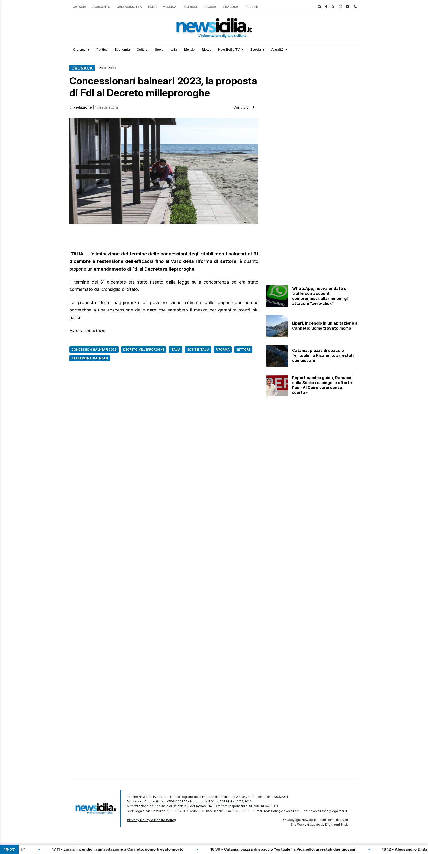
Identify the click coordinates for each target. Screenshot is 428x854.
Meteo (206, 49)
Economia (122, 49)
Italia (173, 49)
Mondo (189, 49)
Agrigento (101, 7)
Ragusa (209, 7)
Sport (159, 49)
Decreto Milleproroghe (143, 349)
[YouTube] (348, 6)
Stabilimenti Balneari (89, 358)
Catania (79, 7)
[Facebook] (326, 6)
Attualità (277, 49)
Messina (169, 7)
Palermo (190, 7)
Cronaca (79, 49)
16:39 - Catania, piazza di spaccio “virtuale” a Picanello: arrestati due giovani (261, 849)
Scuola (255, 49)
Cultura (142, 49)
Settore (243, 349)
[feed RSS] (355, 6)
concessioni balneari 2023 (94, 349)
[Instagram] (340, 6)
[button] (163, 171)
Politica (101, 49)
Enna (152, 7)
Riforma (223, 349)
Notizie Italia (198, 349)
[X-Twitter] (333, 6)
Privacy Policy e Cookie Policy (151, 820)
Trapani (251, 7)
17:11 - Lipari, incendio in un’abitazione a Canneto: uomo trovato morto (96, 849)
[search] (319, 7)
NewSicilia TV (229, 49)
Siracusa (230, 7)
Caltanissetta (129, 7)
